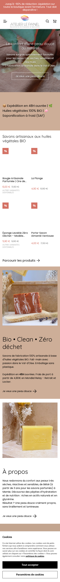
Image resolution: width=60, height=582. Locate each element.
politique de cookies (35, 556)
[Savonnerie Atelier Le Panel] (24, 21)
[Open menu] (5, 21)
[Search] (47, 21)
